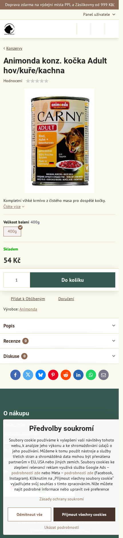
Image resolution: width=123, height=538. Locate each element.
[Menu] (112, 29)
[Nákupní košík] (98, 29)
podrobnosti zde (25, 472)
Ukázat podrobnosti (61, 527)
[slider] (37, 81)
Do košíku (72, 280)
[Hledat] (84, 29)
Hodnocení (12, 80)
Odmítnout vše (29, 514)
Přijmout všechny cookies (84, 514)
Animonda (28, 309)
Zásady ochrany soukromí (61, 499)
